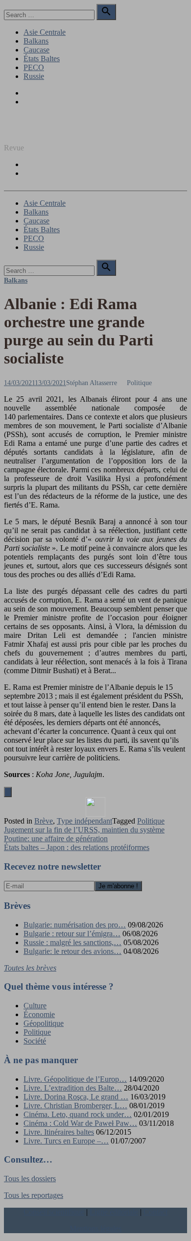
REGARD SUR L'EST (40, 131)
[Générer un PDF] (95, 807)
